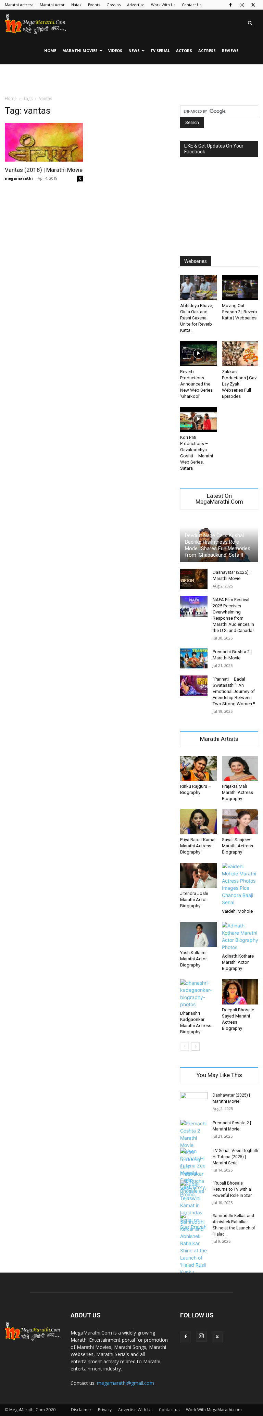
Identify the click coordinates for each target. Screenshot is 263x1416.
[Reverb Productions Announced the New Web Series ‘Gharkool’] (198, 353)
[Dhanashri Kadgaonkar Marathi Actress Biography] (198, 993)
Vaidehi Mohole (237, 911)
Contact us (169, 1410)
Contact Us (191, 4)
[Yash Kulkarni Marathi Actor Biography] (198, 934)
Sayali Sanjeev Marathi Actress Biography (237, 846)
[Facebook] (230, 5)
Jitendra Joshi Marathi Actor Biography (194, 899)
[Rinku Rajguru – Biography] (198, 768)
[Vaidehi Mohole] (240, 884)
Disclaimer (81, 1410)
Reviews (230, 50)
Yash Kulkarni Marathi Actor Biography (193, 959)
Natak (76, 4)
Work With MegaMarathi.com (214, 1410)
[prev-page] (184, 1046)
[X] (253, 5)
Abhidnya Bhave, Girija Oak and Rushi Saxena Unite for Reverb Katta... (196, 318)
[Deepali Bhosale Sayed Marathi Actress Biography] (240, 991)
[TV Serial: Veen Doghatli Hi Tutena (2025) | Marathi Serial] (194, 1173)
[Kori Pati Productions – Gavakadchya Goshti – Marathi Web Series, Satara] (198, 419)
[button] (250, 23)
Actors (184, 50)
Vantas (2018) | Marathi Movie (44, 169)
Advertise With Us (135, 1410)
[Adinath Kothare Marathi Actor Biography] (240, 936)
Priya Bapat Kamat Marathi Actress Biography (198, 846)
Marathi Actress (19, 4)
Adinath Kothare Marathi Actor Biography (238, 962)
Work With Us (163, 4)
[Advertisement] (131, 79)
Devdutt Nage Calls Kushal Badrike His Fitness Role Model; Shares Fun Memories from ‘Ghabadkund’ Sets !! (217, 545)
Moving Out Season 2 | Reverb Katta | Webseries (239, 311)
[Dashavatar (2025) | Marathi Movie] (194, 579)
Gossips (114, 4)
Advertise (136, 4)
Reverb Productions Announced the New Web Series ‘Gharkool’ (196, 384)
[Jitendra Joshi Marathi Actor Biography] (198, 875)
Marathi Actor (52, 4)
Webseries (195, 261)
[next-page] (195, 1046)
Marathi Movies (80, 50)
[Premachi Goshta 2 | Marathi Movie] (194, 658)
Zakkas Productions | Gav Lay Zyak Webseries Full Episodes (239, 384)
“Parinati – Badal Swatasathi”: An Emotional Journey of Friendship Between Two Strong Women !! (234, 691)
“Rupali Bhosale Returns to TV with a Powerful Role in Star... (233, 1189)
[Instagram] (242, 5)
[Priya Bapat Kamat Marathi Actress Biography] (198, 821)
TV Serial (160, 50)
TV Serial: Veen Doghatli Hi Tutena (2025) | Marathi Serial (235, 1156)
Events (94, 4)
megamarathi (19, 178)
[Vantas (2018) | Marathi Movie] (44, 142)
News (134, 50)
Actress (207, 50)
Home (50, 50)
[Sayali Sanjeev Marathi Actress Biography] (240, 821)
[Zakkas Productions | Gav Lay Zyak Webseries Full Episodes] (240, 353)
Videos (115, 50)
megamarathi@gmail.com (125, 1383)
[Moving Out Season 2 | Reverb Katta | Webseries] (240, 287)
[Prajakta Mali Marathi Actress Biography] (240, 768)
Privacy (105, 1410)
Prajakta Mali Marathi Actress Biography (237, 792)
